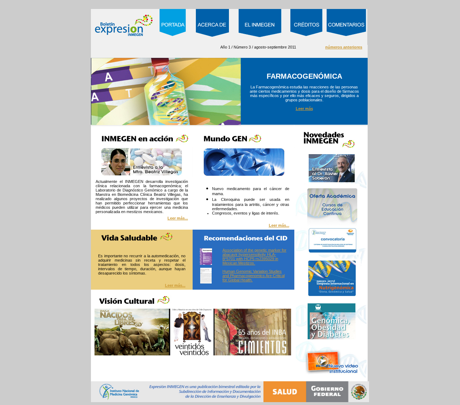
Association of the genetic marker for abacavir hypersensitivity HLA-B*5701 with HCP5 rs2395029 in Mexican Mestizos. (254, 256)
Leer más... (177, 218)
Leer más (304, 108)
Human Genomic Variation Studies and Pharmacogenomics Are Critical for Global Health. (253, 275)
